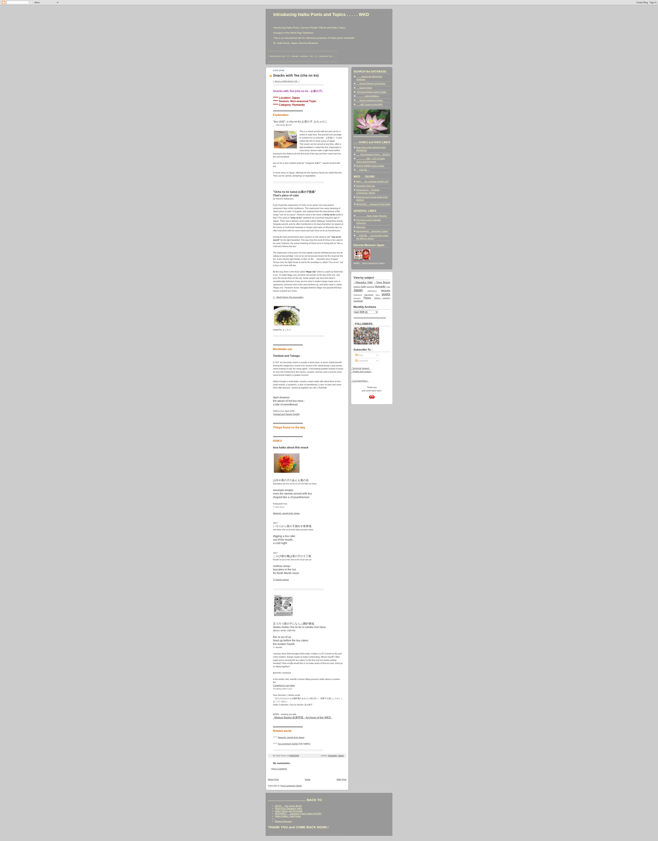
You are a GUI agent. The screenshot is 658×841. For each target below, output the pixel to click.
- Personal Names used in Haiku (371, 92)
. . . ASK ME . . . (363, 170)
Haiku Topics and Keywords (289, 811)
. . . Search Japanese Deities (369, 100)
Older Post (341, 779)
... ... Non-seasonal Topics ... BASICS (373, 154)
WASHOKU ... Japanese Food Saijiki (373, 204)
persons (385, 290)
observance (372, 291)
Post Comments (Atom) (291, 786)
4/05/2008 (294, 755)
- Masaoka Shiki (363, 282)
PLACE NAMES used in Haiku (370, 166)
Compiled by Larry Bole (284, 685)
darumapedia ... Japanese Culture (372, 231)
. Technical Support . (360, 368)
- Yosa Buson (382, 282)
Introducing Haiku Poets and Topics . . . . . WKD (321, 14)
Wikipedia (360, 227)
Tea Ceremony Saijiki (288, 744)
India (388, 287)
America (357, 287)
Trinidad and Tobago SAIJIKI (286, 414)
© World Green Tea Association (288, 297)
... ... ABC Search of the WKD (369, 104)
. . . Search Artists (364, 88)
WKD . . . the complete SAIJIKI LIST (372, 181)
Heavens (370, 287)
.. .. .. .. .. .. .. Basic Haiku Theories (371, 216)
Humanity (332, 755)
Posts (360, 355)
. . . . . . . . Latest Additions (367, 96)
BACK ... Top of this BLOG (288, 806)
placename (368, 295)
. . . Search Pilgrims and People (370, 83)
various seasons (382, 298)
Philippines (358, 295)
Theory (367, 297)
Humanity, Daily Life (365, 186)
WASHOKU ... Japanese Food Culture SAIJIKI (298, 813)
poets (386, 294)
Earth (363, 286)
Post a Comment (279, 769)
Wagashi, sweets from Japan (286, 513)
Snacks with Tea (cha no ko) (296, 75)
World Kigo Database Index (288, 808)
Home (307, 779)
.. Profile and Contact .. (361, 371)
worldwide (358, 301)
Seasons (357, 298)
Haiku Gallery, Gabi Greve (288, 816)
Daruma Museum (283, 821)
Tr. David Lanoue (281, 579)
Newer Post (273, 779)
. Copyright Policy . (360, 381)
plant (378, 295)
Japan (341, 755)
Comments (362, 361)
